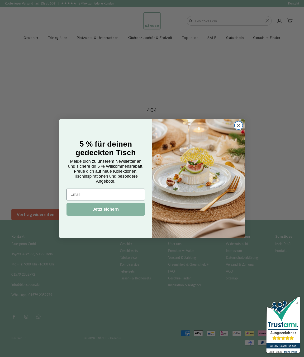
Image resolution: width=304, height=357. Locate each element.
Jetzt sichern (106, 209)
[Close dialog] (238, 125)
